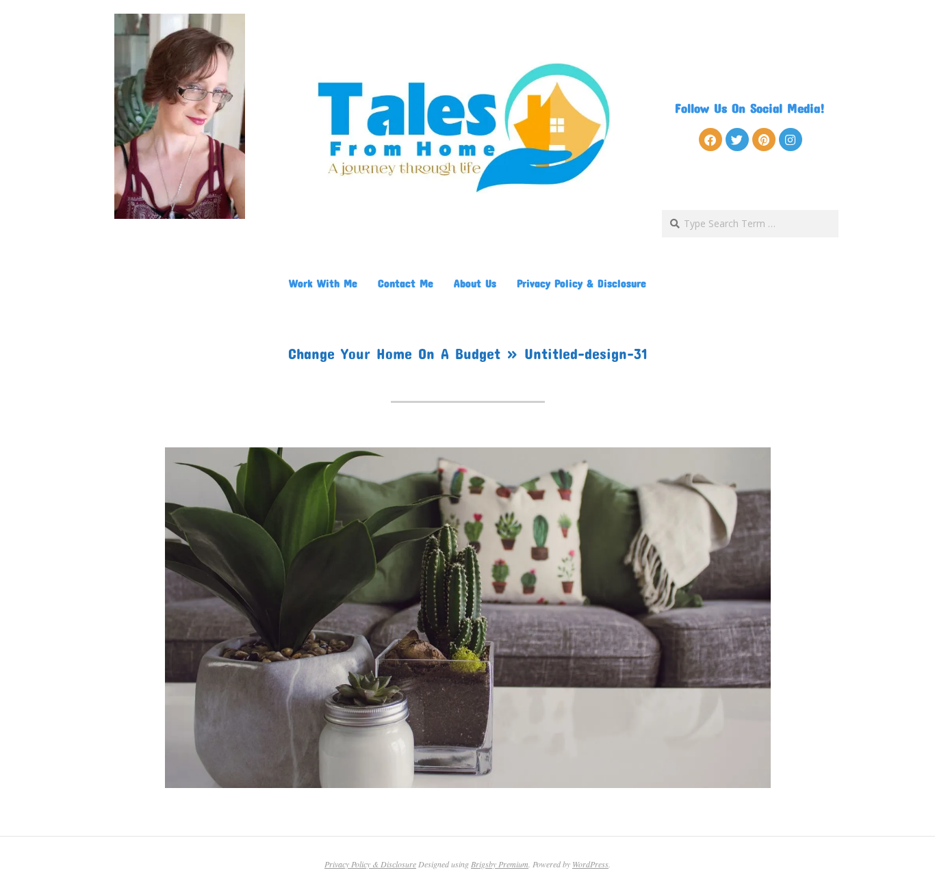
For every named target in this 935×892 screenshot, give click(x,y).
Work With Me (323, 282)
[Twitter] (737, 139)
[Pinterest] (764, 139)
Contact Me (405, 282)
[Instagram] (790, 139)
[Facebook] (710, 139)
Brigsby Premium (499, 863)
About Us (475, 282)
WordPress (590, 863)
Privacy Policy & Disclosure (581, 282)
